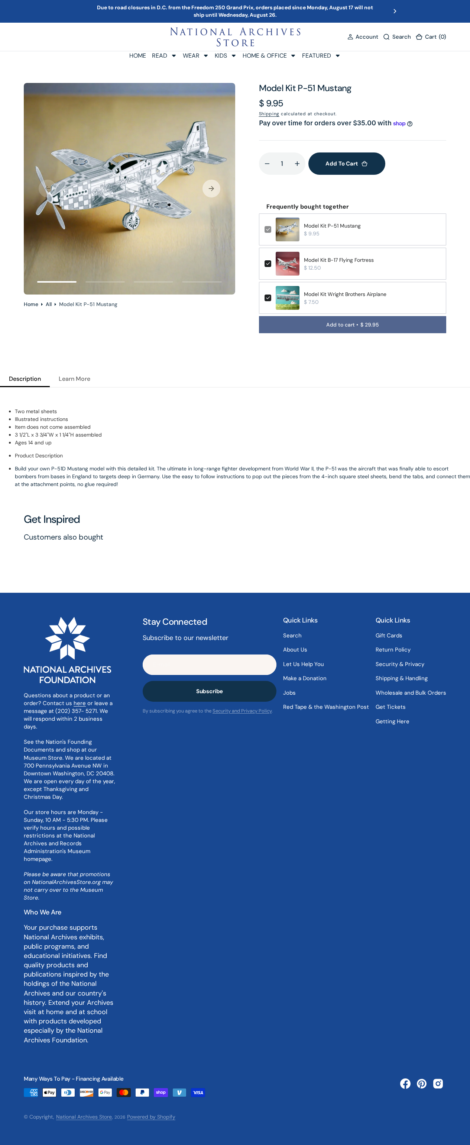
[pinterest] (422, 1083)
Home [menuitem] (137, 55)
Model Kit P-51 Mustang (332, 225)
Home (31, 304)
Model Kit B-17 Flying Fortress (339, 260)
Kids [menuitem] (221, 55)
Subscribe (209, 691)
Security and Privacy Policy (242, 711)
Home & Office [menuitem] (265, 55)
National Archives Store (84, 1116)
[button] (362, 37)
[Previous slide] (75, 11)
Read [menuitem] (159, 55)
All (49, 304)
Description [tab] (25, 379)
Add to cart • (352, 324)
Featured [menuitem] (316, 55)
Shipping (269, 114)
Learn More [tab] (74, 379)
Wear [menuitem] (191, 55)
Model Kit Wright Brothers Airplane (345, 294)
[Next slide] (394, 11)
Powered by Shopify (151, 1116)
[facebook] (405, 1083)
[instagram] (438, 1083)
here (80, 703)
